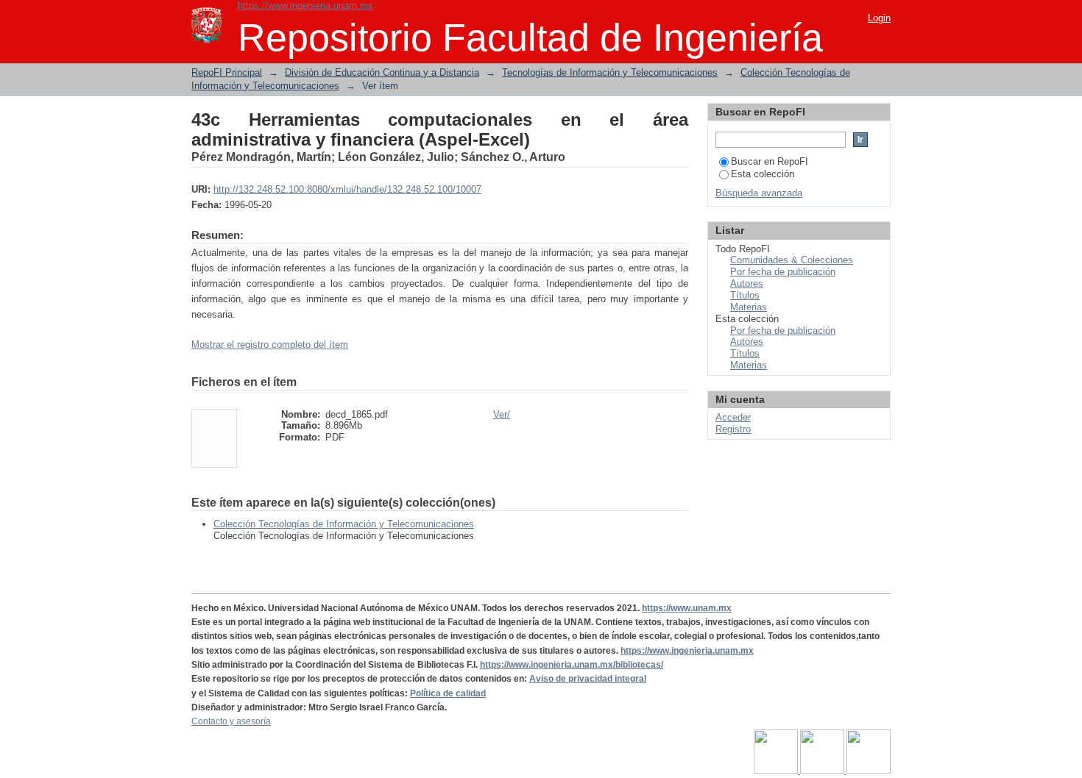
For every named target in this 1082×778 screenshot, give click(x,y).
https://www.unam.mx (687, 608)
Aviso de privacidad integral (587, 679)
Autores (746, 283)
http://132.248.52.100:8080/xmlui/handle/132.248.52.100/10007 (347, 189)
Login (879, 18)
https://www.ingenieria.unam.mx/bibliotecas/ (571, 665)
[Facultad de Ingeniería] (823, 770)
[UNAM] (777, 770)
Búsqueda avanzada (758, 193)
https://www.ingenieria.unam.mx (305, 5)
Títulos (745, 295)
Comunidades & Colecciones (791, 259)
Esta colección (762, 173)
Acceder (733, 417)
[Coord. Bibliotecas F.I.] (868, 770)
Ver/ (501, 414)
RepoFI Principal (226, 72)
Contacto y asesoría (231, 721)
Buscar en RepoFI (769, 161)
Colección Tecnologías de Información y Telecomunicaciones (343, 523)
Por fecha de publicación (782, 271)
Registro (733, 429)
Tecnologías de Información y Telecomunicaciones (610, 72)
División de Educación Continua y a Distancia (382, 72)
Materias (748, 307)
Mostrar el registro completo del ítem (269, 344)
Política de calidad (448, 693)
